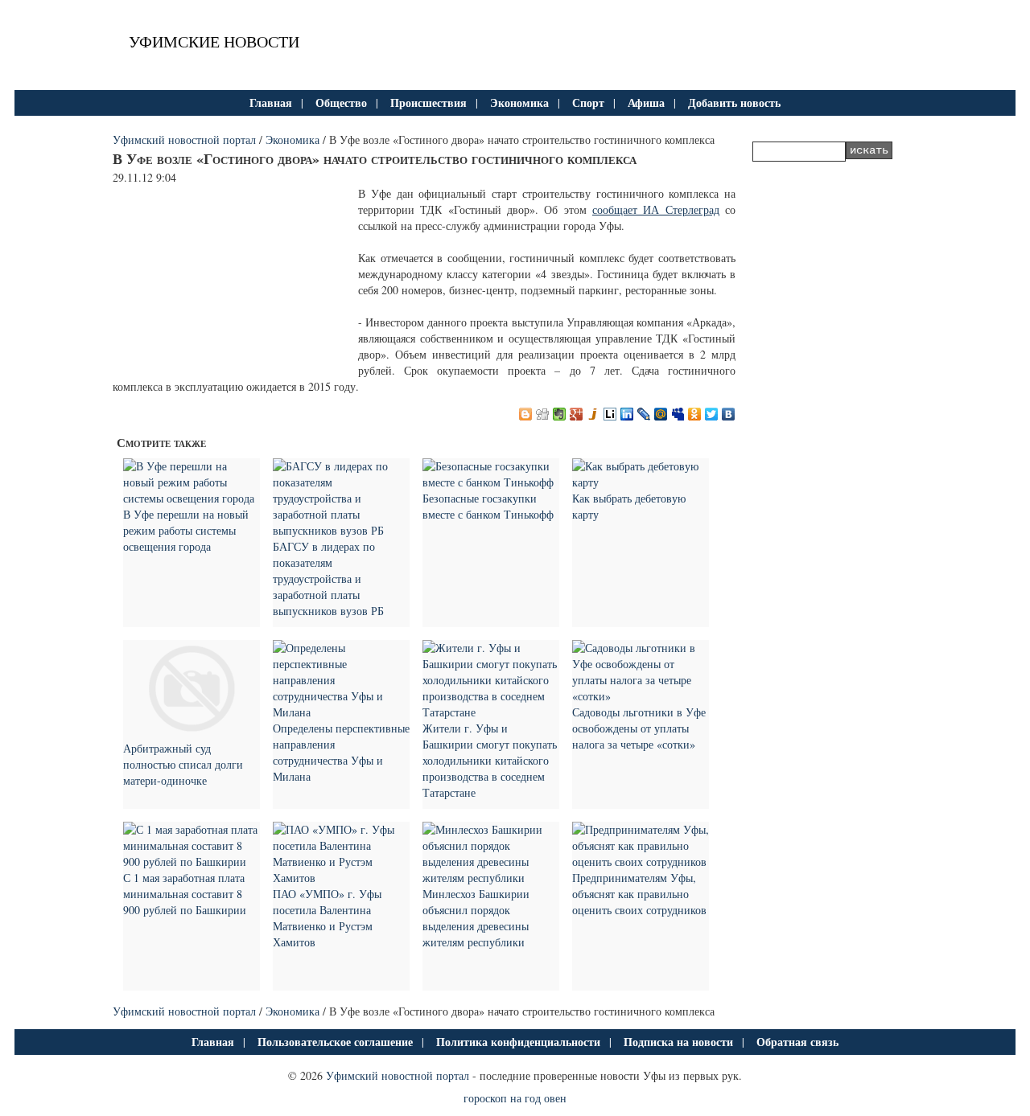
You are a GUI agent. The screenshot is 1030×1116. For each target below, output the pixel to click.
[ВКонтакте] (728, 414)
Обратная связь (797, 1041)
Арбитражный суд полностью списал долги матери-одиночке (183, 764)
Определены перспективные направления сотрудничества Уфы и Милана (341, 752)
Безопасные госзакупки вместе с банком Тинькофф (488, 506)
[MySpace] (678, 414)
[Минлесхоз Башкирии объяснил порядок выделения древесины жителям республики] (490, 877)
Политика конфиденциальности (518, 1041)
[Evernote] (559, 414)
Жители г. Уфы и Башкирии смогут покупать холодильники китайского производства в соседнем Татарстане (489, 760)
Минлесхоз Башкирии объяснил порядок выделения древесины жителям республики (475, 918)
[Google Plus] (576, 414)
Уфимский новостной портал (184, 139)
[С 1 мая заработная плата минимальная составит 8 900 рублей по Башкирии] (191, 861)
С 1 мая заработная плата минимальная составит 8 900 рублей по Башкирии (184, 893)
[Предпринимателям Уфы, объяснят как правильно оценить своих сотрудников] (640, 861)
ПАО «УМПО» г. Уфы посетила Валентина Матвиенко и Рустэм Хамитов (327, 918)
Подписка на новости (678, 1041)
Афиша (646, 102)
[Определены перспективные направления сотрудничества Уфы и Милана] (341, 712)
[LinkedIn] (627, 414)
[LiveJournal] (644, 414)
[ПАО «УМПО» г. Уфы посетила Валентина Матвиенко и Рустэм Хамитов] (341, 877)
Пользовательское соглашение (335, 1041)
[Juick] (593, 414)
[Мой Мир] (661, 414)
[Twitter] (711, 414)
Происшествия (428, 102)
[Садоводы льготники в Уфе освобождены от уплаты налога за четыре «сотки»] (640, 696)
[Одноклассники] (694, 414)
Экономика (519, 102)
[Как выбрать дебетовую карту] (640, 482)
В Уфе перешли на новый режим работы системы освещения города (186, 530)
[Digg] (542, 414)
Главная (270, 102)
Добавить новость (734, 102)
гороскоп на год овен (515, 1098)
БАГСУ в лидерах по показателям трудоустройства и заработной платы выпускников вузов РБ (328, 578)
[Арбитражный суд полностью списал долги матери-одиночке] (191, 732)
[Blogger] (525, 414)
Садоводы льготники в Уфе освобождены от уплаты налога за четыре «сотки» (639, 728)
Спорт (588, 102)
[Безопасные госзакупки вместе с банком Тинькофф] (490, 482)
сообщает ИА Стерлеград (655, 209)
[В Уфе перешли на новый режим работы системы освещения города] (191, 498)
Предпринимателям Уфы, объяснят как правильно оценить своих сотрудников (639, 893)
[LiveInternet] (610, 414)
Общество (341, 102)
